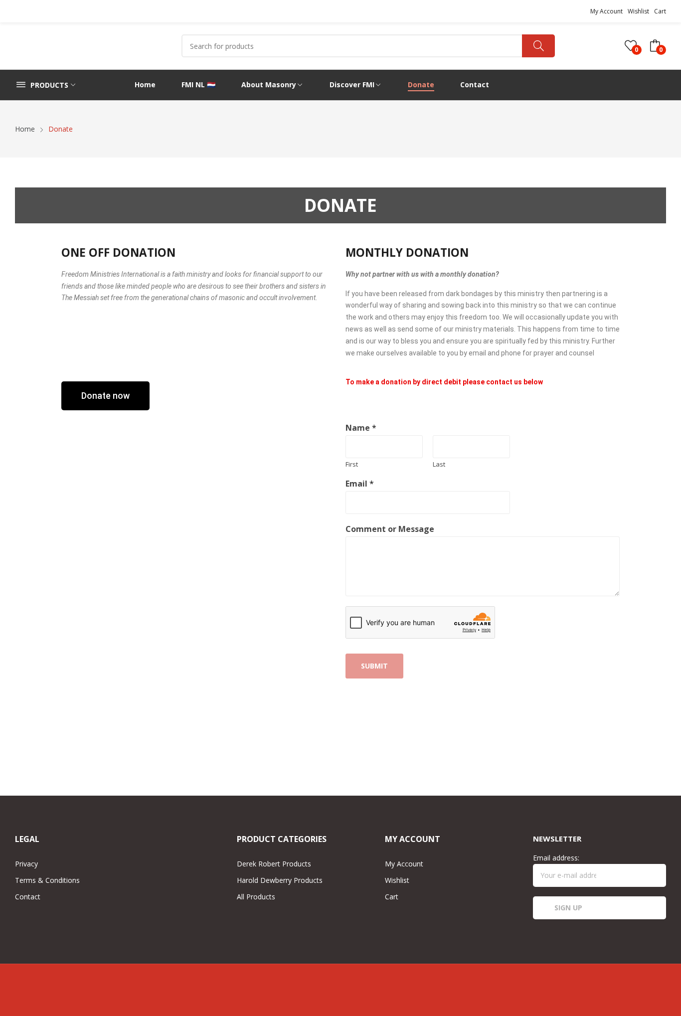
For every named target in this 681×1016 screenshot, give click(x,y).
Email (359, 484)
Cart (660, 11)
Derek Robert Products (274, 863)
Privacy (26, 863)
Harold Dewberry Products (280, 880)
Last (439, 464)
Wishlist (638, 11)
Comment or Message (389, 529)
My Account (606, 11)
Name (360, 428)
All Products (256, 896)
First (351, 464)
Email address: (556, 857)
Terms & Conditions (47, 880)
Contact (27, 896)
